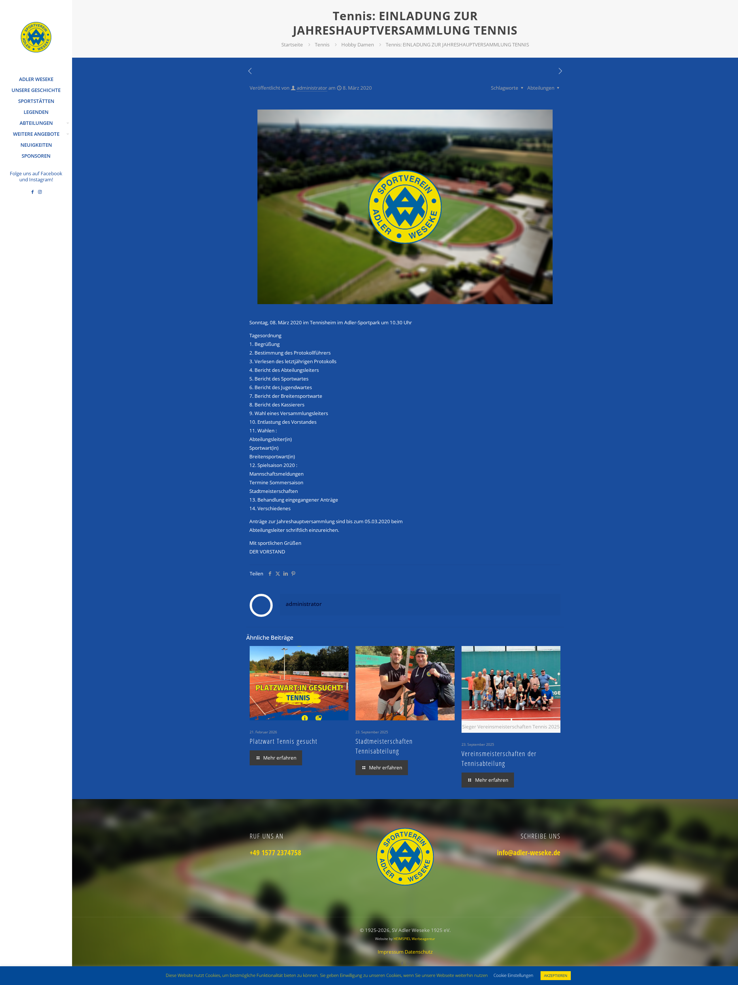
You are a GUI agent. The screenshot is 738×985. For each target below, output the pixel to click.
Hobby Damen (357, 44)
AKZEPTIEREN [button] (555, 975)
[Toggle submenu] (66, 123)
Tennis (322, 44)
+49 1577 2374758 (275, 852)
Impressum (391, 951)
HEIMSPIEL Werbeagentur (414, 938)
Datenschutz (419, 951)
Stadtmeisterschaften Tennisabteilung (384, 746)
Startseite (292, 44)
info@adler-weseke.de (528, 852)
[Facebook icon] (33, 192)
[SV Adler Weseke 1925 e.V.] (36, 36)
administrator (312, 87)
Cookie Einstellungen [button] (513, 975)
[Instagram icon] (40, 192)
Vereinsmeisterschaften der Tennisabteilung (499, 758)
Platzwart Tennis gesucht (283, 741)
